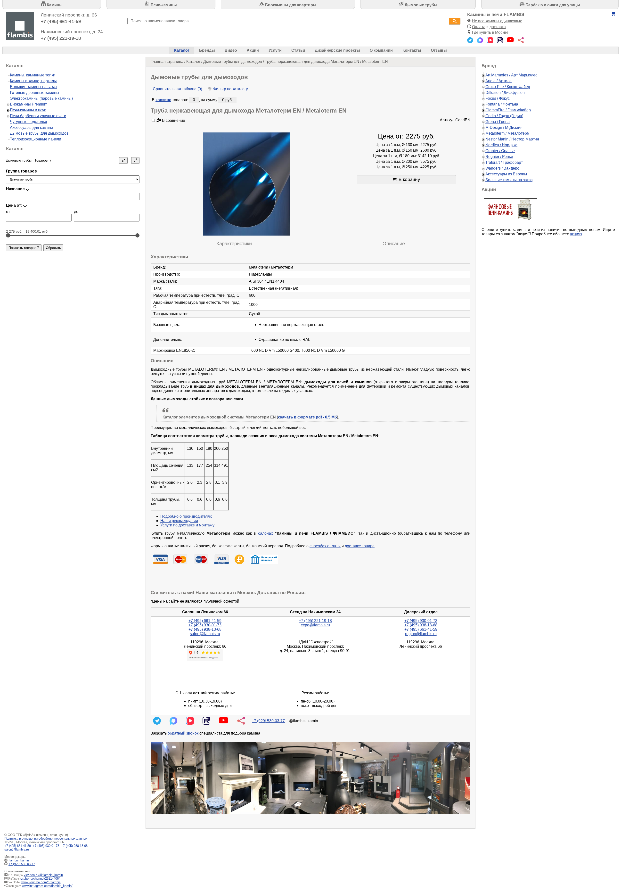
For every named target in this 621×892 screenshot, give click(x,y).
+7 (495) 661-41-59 (61, 21)
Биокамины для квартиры (290, 5)
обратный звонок (183, 733)
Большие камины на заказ (33, 87)
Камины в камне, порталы (33, 81)
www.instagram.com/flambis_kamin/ (47, 886)
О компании (381, 50)
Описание (394, 243)
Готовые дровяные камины (34, 92)
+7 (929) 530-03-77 (268, 721)
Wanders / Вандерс (502, 168)
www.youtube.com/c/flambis (41, 882)
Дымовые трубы (420, 5)
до (76, 212)
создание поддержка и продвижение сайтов (608, 864)
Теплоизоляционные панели (35, 139)
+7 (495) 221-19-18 (61, 38)
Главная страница (167, 61)
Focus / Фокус (497, 98)
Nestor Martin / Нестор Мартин (512, 139)
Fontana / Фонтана (501, 104)
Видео (231, 50)
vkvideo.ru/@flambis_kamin (43, 875)
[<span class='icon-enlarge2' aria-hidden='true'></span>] (135, 160)
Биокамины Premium (28, 104)
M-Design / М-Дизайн (504, 127)
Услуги (275, 50)
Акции (253, 50)
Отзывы (439, 50)
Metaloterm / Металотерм (507, 133)
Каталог (181, 50)
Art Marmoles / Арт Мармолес (511, 75)
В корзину (409, 179)
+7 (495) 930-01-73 (204, 625)
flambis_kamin (18, 860)
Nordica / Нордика (501, 145)
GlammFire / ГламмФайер (508, 110)
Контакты (411, 50)
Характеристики (234, 243)
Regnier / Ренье (499, 157)
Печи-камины (163, 5)
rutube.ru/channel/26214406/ (40, 878)
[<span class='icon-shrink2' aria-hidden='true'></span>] (123, 160)
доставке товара (360, 546)
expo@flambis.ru (315, 625)
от (8, 212)
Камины (54, 5)
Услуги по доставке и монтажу (187, 525)
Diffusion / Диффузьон (505, 92)
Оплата (478, 27)
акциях (576, 234)
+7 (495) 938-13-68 (204, 629)
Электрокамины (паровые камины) (41, 98)
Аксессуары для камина (31, 127)
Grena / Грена (497, 122)
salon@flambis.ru (205, 634)
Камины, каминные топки (32, 75)
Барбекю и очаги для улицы (552, 5)
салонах (265, 533)
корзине (163, 100)
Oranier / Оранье (500, 151)
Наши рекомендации (179, 521)
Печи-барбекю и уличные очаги (38, 116)
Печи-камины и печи (28, 110)
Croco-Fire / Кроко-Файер (507, 87)
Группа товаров (21, 171)
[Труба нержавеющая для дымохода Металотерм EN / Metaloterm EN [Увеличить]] (246, 184)
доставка (498, 27)
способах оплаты (325, 546)
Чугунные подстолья (28, 122)
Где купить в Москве (490, 32)
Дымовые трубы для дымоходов (232, 61)
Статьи (298, 50)
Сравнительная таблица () (177, 89)
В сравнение (173, 120)
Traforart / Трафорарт (504, 162)
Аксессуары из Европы (506, 174)
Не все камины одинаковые (497, 21)
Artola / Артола (498, 81)
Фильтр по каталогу (230, 89)
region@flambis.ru (421, 634)
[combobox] (288, 21)
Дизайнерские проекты (337, 50)
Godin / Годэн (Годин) (504, 116)
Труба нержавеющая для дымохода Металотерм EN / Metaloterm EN (326, 61)
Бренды (207, 50)
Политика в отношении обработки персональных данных (45, 838)
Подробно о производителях (186, 516)
